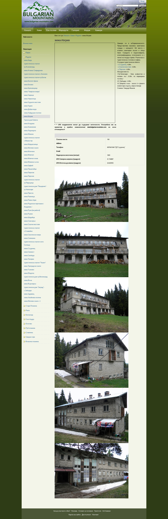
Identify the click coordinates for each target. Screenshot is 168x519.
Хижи (39, 30)
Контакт (95, 515)
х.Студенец (122, 64)
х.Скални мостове (125, 67)
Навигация (27, 49)
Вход (142, 1)
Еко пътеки (51, 30)
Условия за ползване (85, 511)
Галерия (75, 30)
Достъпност (86, 515)
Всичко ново (27, 43)
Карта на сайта (75, 515)
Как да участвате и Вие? (61, 511)
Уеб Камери (106, 511)
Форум (87, 30)
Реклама (74, 511)
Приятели (97, 511)
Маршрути (63, 30)
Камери (98, 30)
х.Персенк (122, 69)
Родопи (78, 35)
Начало (27, 30)
